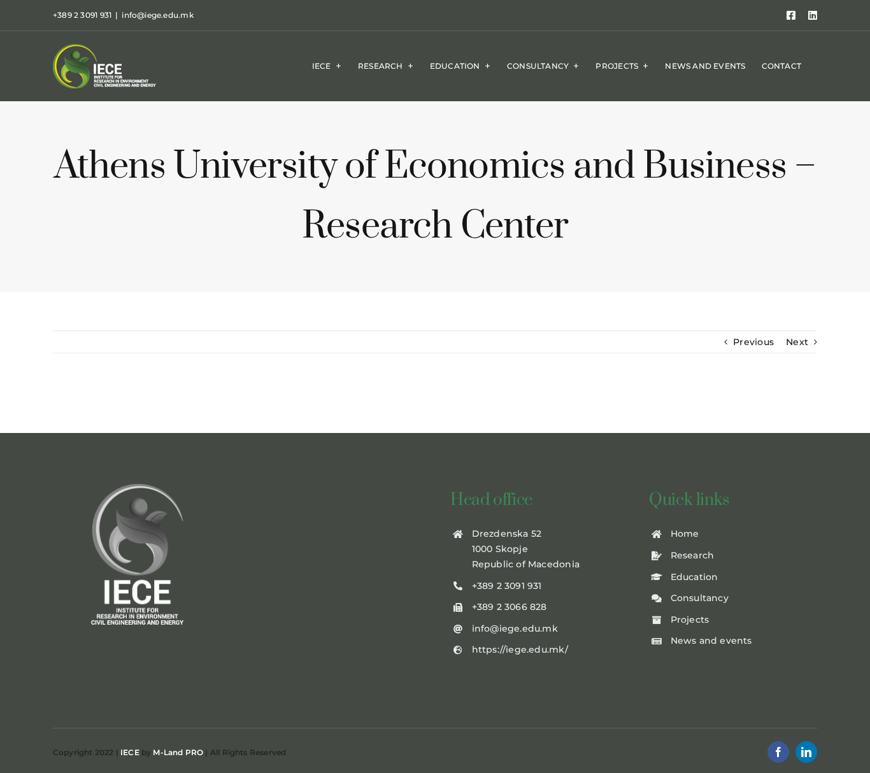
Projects (690, 619)
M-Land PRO (178, 752)
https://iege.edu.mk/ (520, 649)
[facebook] (778, 752)
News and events (711, 640)
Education (694, 577)
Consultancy (700, 598)
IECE (129, 752)
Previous (753, 342)
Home (685, 533)
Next (797, 342)
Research (693, 555)
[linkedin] (806, 752)
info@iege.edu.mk (157, 15)
